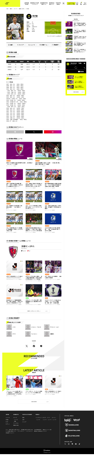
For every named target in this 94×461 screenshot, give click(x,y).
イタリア (44, 417)
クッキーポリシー (29, 431)
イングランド (39, 417)
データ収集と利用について (11, 431)
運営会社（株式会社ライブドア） (40, 431)
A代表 (7, 419)
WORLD (51, 3)
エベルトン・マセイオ (36, 327)
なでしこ (8, 423)
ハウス (14, 327)
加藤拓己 (52, 333)
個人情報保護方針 (37, 429)
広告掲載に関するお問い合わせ (27, 429)
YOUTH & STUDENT (27, 414)
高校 (23, 417)
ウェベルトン (34, 333)
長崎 (22, 64)
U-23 (7, 421)
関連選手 (56, 45)
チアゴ (14, 333)
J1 (29, 250)
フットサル (15, 423)
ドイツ (48, 417)
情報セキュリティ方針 (47, 429)
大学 (23, 419)
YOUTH (58, 3)
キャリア (21, 45)
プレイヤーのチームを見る (53, 36)
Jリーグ (24, 250)
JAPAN (26, 3)
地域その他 (15, 425)
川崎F (21, 67)
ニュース (32, 45)
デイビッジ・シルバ (54, 327)
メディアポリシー (20, 431)
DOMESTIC (44, 3)
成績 (11, 45)
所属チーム (44, 45)
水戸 (22, 69)
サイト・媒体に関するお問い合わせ (13, 429)
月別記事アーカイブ (9, 432)
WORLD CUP (34, 3)
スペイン (54, 417)
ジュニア (24, 421)
